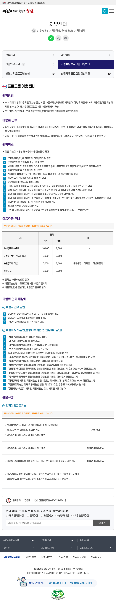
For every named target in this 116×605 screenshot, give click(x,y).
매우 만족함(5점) (16, 515)
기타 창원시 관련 (47, 548)
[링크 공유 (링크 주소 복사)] (58, 38)
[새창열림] (58, 594)
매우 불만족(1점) (81, 515)
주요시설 (65, 55)
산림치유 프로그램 (14, 64)
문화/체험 (43, 30)
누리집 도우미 (79, 557)
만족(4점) (34, 515)
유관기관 (5, 548)
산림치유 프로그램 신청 (17, 73)
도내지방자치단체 (86, 548)
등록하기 (102, 523)
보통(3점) (48, 515)
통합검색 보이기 (105, 11)
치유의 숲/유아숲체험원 (62, 30)
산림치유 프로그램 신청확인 (75, 73)
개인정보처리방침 (12, 557)
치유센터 (81, 30)
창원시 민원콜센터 (36, 583)
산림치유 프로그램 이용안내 (75, 64)
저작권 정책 (31, 557)
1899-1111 (59, 583)
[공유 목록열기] (51, 38)
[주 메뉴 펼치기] (111, 11)
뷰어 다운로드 (47, 557)
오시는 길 (63, 557)
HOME (33, 30)
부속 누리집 (84, 540)
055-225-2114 (83, 583)
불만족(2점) (63, 515)
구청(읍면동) (46, 540)
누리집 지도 (96, 557)
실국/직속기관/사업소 (10, 540)
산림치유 (10, 55)
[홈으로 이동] (18, 11)
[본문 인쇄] (66, 38)
